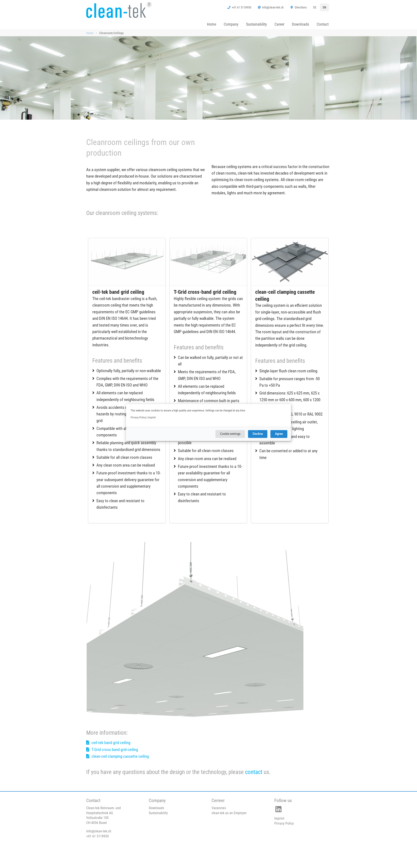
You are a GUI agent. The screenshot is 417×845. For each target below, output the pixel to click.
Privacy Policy (138, 417)
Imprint (152, 417)
